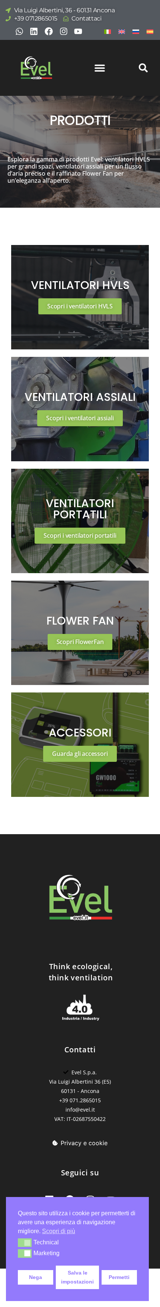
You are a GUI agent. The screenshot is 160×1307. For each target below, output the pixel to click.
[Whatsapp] (19, 31)
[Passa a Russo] (136, 31)
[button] (25, 1242)
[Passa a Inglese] (122, 31)
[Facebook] (48, 31)
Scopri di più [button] (58, 1231)
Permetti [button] (119, 1277)
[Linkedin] (34, 31)
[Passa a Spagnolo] (150, 31)
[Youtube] (78, 31)
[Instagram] (63, 31)
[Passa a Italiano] (107, 31)
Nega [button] (35, 1277)
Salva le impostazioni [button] (77, 1277)
